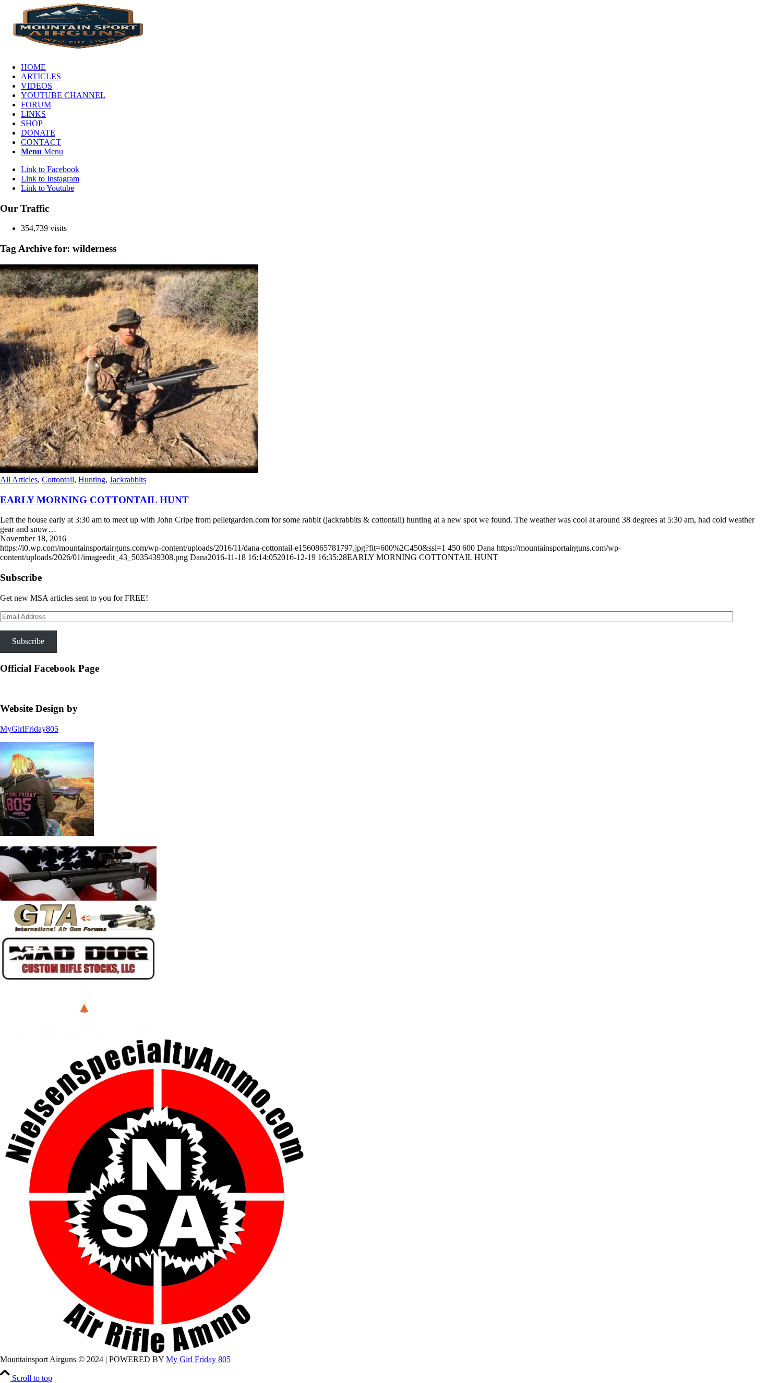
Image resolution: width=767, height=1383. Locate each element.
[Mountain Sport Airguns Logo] (78, 49)
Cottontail (58, 479)
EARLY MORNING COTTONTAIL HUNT (94, 499)
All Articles (19, 479)
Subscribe (28, 641)
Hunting (91, 479)
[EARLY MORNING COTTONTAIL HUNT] (129, 470)
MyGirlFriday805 (29, 728)
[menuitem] (394, 67)
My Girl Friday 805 (198, 1359)
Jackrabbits (128, 479)
